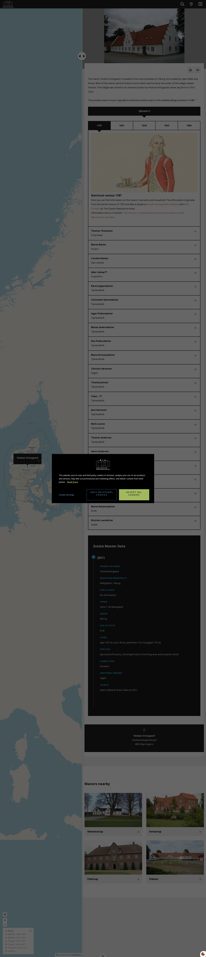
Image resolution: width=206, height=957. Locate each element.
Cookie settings (66, 494)
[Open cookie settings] (203, 954)
